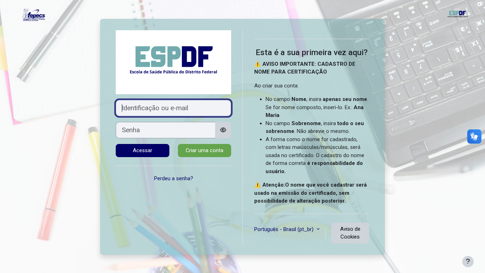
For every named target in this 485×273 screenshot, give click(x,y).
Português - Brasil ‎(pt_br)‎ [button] (284, 229)
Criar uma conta (204, 150)
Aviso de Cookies (350, 233)
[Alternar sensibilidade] (223, 130)
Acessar (142, 150)
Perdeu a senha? (173, 178)
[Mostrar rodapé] (468, 261)
